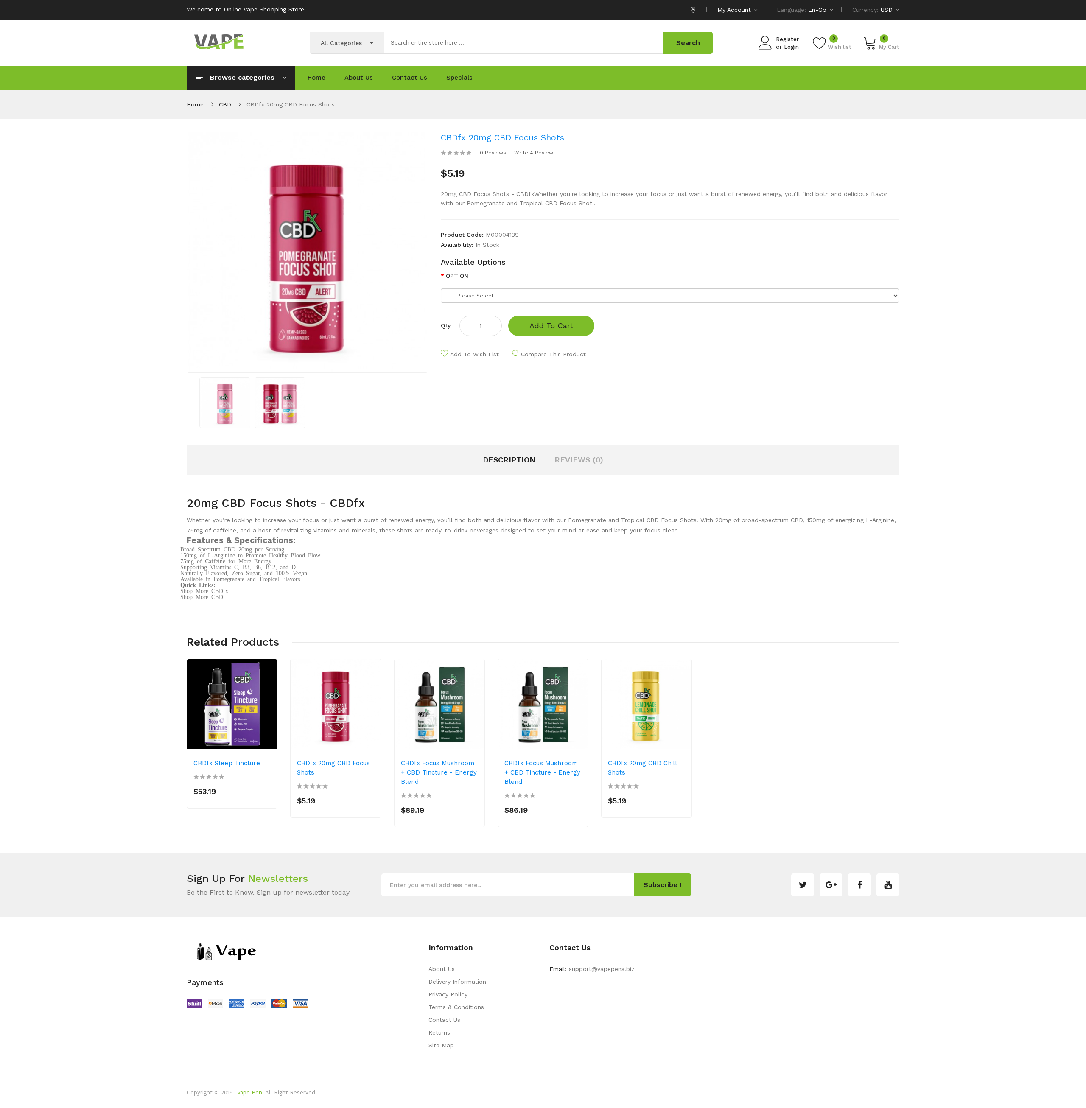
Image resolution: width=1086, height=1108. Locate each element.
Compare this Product (553, 354)
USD (888, 9)
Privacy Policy (447, 994)
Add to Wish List (474, 354)
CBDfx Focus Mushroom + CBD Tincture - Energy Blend (439, 772)
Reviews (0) (578, 459)
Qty (446, 325)
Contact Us (444, 1019)
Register (787, 39)
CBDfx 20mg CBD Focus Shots (290, 104)
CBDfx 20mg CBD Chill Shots (642, 767)
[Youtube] (887, 884)
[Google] (831, 884)
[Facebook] (859, 884)
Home (195, 104)
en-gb (818, 9)
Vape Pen (249, 1092)
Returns (439, 1032)
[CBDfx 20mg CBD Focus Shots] (225, 402)
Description (509, 459)
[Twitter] (802, 884)
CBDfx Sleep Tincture (226, 763)
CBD (225, 104)
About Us (441, 968)
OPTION (457, 275)
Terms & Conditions (456, 1007)
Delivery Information (457, 981)
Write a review (533, 152)
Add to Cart (551, 325)
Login (791, 47)
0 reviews (493, 152)
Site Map (441, 1045)
